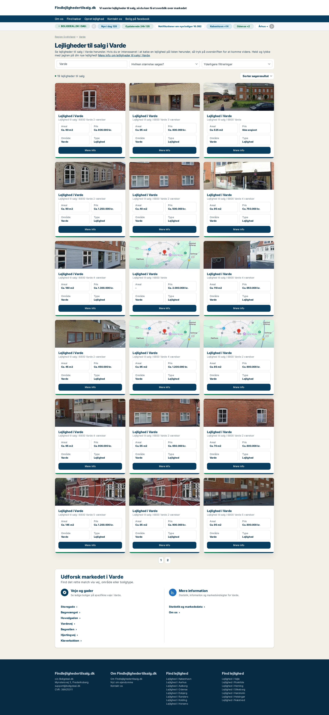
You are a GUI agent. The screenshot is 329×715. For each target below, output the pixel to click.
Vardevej (67, 623)
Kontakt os (114, 19)
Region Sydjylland (65, 36)
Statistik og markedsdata (186, 606)
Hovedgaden (69, 618)
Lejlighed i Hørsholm (233, 693)
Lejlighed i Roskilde (233, 682)
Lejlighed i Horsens (177, 703)
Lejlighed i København (178, 678)
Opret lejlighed (94, 19)
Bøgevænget (69, 612)
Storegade (68, 606)
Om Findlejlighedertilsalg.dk (127, 678)
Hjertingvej (68, 635)
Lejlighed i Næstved (233, 700)
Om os (59, 19)
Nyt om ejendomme (122, 682)
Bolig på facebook (137, 19)
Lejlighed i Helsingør (233, 696)
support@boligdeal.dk (67, 685)
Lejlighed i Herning (232, 685)
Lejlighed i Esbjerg (176, 693)
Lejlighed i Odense (177, 689)
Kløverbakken (70, 640)
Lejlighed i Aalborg (177, 685)
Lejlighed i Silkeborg (233, 689)
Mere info (90, 150)
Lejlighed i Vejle (231, 678)
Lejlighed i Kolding (176, 700)
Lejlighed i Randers (177, 696)
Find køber (74, 19)
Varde (82, 36)
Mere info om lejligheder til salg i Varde (124, 55)
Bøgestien (67, 629)
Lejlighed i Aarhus (176, 682)
